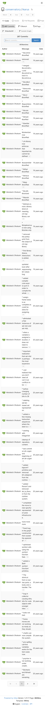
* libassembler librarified (26, 162)
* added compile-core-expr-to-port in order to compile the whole (26, 285)
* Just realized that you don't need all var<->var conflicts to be (26, 377)
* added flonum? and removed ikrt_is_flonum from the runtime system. (26, 491)
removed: (25, 59)
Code (7, 21)
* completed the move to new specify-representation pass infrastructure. (27, 510)
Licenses (25, 704)
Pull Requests (29, 21)
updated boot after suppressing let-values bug (26, 269)
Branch (23, 26)
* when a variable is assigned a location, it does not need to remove (26, 339)
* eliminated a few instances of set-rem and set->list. (26, 323)
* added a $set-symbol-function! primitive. (26, 566)
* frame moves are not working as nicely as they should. (26, 624)
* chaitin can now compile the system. (26, 635)
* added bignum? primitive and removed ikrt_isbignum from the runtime (27, 472)
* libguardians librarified (26, 103)
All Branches (24, 44)
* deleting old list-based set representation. (26, 405)
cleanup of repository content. (26, 442)
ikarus (25, 9)
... (23, 61)
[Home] (4, 3)
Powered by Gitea (11, 698)
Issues (16, 21)
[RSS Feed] (32, 9)
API (31, 704)
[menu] (16, 704)
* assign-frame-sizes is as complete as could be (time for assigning (26, 304)
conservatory (13, 9)
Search (36, 40)
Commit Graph (26, 31)
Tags (38, 26)
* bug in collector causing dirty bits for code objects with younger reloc (27, 601)
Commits (9, 26)
